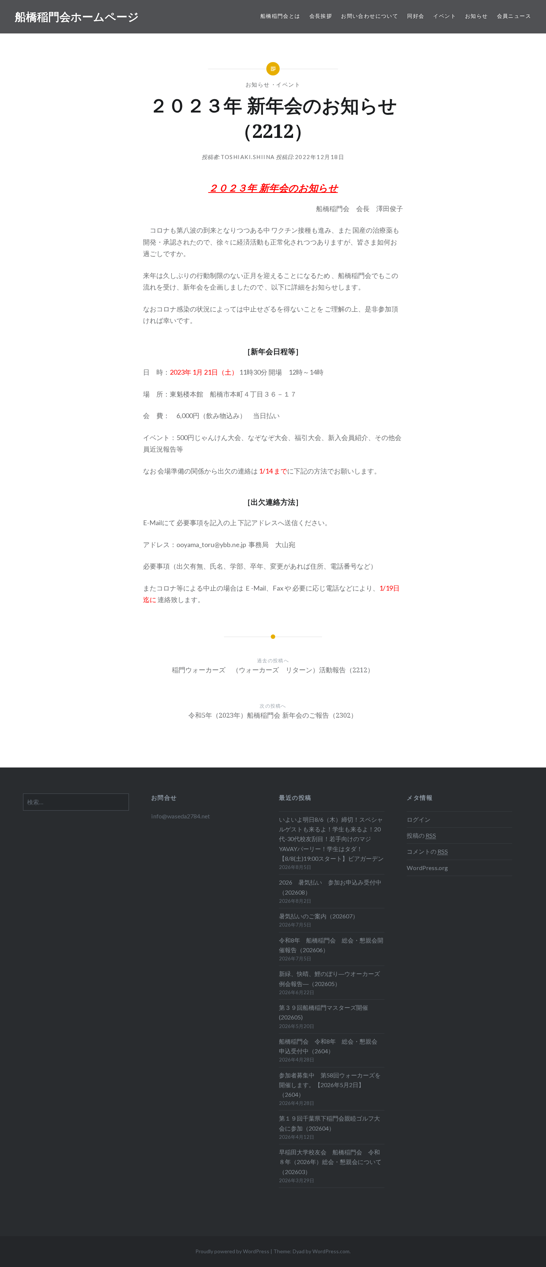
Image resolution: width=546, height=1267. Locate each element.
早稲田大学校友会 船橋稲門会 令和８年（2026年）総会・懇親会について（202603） (330, 1161)
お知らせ (476, 16)
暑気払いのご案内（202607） (318, 915)
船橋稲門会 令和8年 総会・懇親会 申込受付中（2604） (331, 1046)
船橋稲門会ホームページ (77, 16)
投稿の (421, 835)
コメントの (427, 851)
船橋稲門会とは (280, 16)
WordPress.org (427, 867)
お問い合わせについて (369, 16)
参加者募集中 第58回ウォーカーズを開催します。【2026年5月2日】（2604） (330, 1085)
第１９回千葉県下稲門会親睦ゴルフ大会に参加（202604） (329, 1123)
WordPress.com (331, 1251)
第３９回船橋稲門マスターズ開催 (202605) (323, 1012)
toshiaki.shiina (248, 156)
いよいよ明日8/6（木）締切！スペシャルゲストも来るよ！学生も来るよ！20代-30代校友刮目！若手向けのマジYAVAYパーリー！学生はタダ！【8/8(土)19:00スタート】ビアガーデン (331, 839)
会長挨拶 (320, 16)
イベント (444, 16)
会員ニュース (514, 16)
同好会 (415, 16)
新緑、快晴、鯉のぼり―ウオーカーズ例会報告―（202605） (329, 978)
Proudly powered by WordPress (232, 1251)
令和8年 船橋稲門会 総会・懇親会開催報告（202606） (331, 945)
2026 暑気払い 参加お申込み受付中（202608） (330, 887)
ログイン (418, 819)
